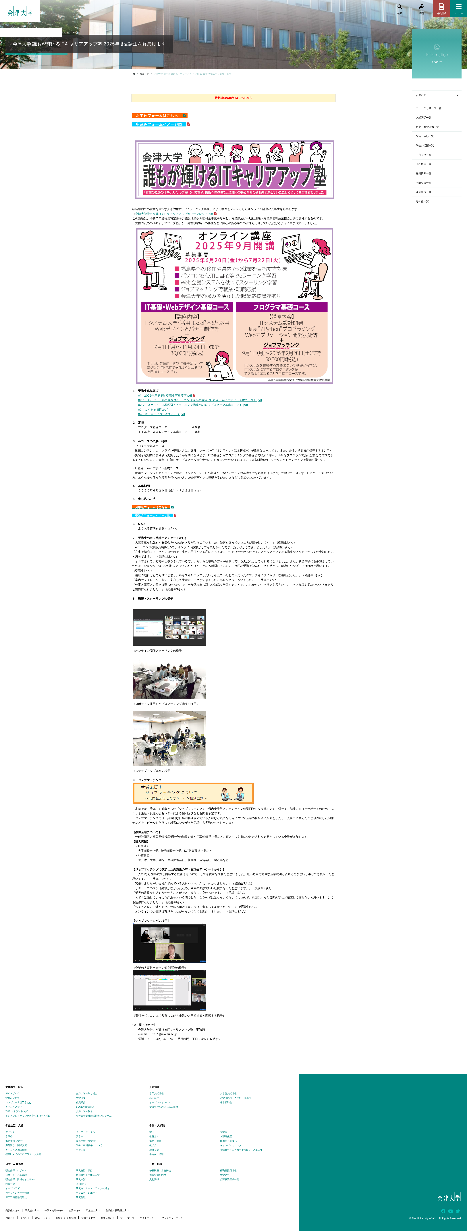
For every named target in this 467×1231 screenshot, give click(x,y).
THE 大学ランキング (16, 1111)
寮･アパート (12, 1131)
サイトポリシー (148, 1217)
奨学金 (79, 1136)
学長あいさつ (12, 1097)
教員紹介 (81, 1102)
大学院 (223, 1131)
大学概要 (81, 1097)
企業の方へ (75, 1210)
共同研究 (81, 1183)
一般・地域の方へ (54, 1210)
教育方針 (154, 1136)
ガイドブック (12, 1093)
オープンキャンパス (160, 1102)
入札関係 (154, 1179)
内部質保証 (226, 1136)
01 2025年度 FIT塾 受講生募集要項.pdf (165, 395)
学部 (151, 1131)
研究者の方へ (32, 1210)
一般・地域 (155, 1163)
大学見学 (224, 1174)
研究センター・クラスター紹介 (92, 1188)
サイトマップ (127, 1217)
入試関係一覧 (423, 117)
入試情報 (154, 1086)
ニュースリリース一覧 (428, 108)
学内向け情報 (156, 1154)
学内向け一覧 (423, 154)
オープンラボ (12, 1188)
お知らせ (144, 73)
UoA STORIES (42, 1217)
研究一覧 (81, 1179)
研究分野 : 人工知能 (16, 1174)
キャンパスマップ (14, 1106)
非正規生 (154, 1097)
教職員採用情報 (228, 1170)
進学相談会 (226, 1102)
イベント (25, 1217)
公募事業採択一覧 (229, 1179)
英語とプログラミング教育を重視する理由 (28, 1115)
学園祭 (9, 1136)
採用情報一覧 (423, 173)
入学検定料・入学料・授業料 (235, 1097)
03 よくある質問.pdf (153, 409)
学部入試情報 (156, 1093)
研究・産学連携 (14, 1163)
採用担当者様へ (228, 1140)
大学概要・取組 (14, 1086)
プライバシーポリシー (173, 1217)
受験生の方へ (12, 1210)
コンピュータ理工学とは (18, 1102)
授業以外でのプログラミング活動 (23, 1154)
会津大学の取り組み (86, 1093)
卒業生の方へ (93, 1210)
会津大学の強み (84, 1111)
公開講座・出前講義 (160, 1170)
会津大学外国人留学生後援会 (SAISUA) (241, 1149)
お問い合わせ (108, 1217)
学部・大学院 (157, 1125)
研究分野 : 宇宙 (84, 1170)
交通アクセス (88, 1217)
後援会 (153, 1145)
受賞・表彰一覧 (425, 136)
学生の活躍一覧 (425, 145)
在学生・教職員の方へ (117, 1210)
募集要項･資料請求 (66, 1217)
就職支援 (154, 1149)
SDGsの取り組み (85, 1106)
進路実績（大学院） (86, 1140)
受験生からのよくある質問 (163, 1106)
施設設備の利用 (157, 1174)
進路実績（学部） (14, 1140)
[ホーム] (133, 73)
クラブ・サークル (85, 1131)
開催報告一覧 (423, 191)
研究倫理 (81, 1197)
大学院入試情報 (228, 1093)
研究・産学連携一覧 (427, 126)
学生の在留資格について (89, 1145)
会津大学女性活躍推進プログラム (94, 1115)
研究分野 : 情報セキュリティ (20, 1179)
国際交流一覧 (423, 182)
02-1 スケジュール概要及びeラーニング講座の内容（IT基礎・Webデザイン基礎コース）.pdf (200, 400)
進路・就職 (155, 1140)
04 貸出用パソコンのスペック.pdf (161, 414)
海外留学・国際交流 (16, 1145)
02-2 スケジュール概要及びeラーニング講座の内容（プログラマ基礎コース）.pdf (193, 405)
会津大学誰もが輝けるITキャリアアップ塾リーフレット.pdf (174, 214)
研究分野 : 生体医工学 (88, 1174)
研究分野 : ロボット (16, 1170)
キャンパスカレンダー (232, 1145)
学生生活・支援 (14, 1125)
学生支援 (81, 1149)
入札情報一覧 (423, 164)
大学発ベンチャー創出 (17, 1192)
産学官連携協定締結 (16, 1197)
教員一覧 (10, 1183)
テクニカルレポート (86, 1192)
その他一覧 (422, 201)
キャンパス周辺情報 (16, 1149)
